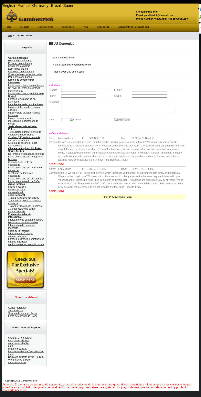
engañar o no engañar (20, 337)
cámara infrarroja (17, 236)
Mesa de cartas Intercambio (23, 222)
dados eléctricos (17, 186)
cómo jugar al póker (18, 343)
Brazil (56, 5)
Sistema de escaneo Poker (22, 313)
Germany (41, 5)
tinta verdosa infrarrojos (20, 118)
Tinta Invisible (15, 310)
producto (24, 27)
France (24, 5)
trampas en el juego (18, 340)
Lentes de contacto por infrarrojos (26, 239)
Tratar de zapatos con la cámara (25, 206)
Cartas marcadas (18, 57)
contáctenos (68, 27)
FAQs (85, 27)
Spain (68, 5)
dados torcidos (16, 184)
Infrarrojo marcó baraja (20, 233)
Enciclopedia (103, 27)
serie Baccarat (16, 195)
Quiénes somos (45, 27)
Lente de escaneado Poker (22, 316)
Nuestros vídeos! (26, 297)
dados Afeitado (16, 192)
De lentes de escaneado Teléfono (26, 154)
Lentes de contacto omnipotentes (26, 85)
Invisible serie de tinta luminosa (25, 104)
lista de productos (17, 348)
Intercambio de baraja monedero (25, 219)
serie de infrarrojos (19, 230)
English (9, 5)
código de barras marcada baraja (26, 244)
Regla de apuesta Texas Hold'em (26, 357)
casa (9, 27)
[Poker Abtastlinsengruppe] (25, 252)
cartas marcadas (17, 362)
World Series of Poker (19, 359)
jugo (10, 346)
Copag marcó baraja (19, 66)
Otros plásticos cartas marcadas (25, 74)
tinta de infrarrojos (17, 241)
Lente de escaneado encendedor (26, 178)
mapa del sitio (110, 381)
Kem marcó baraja (18, 68)
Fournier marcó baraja (20, 63)
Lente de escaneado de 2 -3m (24, 181)
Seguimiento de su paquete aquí (133, 27)
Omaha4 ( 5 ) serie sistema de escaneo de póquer (24, 139)
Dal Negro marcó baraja (21, 71)
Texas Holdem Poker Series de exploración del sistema (24, 133)
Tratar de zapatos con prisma (23, 197)
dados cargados (17, 189)
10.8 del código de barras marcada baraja (22, 210)
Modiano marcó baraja (20, 60)
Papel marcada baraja (20, 77)
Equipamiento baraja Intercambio (19, 215)
